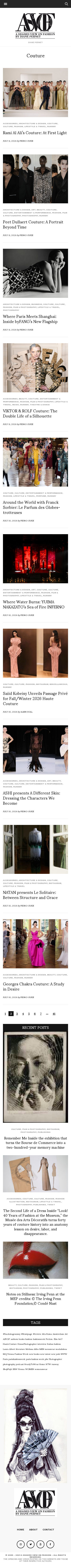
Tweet (51, 1205)
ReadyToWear (31, 1364)
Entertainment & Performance (32, 213)
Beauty (41, 210)
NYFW (64, 1354)
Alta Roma (47, 1334)
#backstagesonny (11, 1334)
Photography (30, 216)
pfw (46, 1359)
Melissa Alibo (32, 1349)
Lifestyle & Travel (35, 126)
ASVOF (6, 1339)
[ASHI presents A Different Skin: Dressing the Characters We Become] (35, 749)
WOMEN (29, 1369)
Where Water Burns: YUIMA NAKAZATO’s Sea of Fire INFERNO (33, 604)
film (56, 1339)
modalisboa (61, 1349)
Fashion (18, 126)
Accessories (10, 123)
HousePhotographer (27, 1344)
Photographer (55, 1359)
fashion (28, 1339)
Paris (5, 1359)
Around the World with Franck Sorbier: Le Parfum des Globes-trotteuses (31, 507)
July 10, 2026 (10, 520)
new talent (45, 1354)
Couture (52, 123)
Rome (42, 1364)
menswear (50, 1349)
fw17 (60, 1339)
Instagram (42, 684)
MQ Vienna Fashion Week (15, 1354)
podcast (20, 1364)
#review (37, 1334)
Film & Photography (24, 307)
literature (20, 1349)
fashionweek (39, 1339)
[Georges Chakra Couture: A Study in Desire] (35, 943)
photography (9, 1364)
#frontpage (26, 1334)
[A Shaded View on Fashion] (35, 25)
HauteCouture (10, 1344)
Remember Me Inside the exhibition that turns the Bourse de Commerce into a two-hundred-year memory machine (35, 1142)
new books (34, 1354)
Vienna (21, 1369)
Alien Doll (27, 711)
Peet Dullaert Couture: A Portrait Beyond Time (33, 224)
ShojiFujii (7, 1369)
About (33, 1529)
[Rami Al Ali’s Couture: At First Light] (35, 92)
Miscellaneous (58, 684)
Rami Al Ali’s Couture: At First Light (35, 132)
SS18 (15, 1369)
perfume (41, 496)
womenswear (41, 1369)
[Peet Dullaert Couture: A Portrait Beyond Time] (35, 179)
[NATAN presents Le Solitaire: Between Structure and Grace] (35, 849)
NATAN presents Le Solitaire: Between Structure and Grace (30, 894)
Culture (8, 126)
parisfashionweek (16, 1359)
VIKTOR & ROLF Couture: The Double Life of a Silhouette (30, 413)
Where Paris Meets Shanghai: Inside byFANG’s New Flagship (30, 318)
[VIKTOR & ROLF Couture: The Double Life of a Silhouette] (35, 367)
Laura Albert (9, 1349)
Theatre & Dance (40, 405)
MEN (41, 1349)
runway (51, 126)
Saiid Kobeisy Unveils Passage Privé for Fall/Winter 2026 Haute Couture (35, 698)
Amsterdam (58, 1334)
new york (55, 1354)
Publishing (44, 1132)
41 (54, 1013)
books (21, 1339)
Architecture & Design (32, 123)
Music (15, 405)
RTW (48, 1364)
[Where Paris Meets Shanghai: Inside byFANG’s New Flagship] (35, 273)
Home (20, 1529)
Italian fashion (54, 1344)
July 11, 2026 (9, 141)
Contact (48, 1529)
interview (41, 1344)
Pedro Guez (26, 141)
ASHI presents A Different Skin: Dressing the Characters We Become (31, 798)
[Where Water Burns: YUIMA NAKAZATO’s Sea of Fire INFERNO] (35, 558)
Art (33, 210)
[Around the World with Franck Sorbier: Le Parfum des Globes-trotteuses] (35, 462)
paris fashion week (35, 1359)
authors (14, 1339)
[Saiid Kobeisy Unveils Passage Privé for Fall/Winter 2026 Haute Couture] (35, 653)
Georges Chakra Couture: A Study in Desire (33, 986)
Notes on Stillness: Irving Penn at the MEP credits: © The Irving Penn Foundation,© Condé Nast (35, 1298)
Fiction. (49, 1339)
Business (36, 304)
